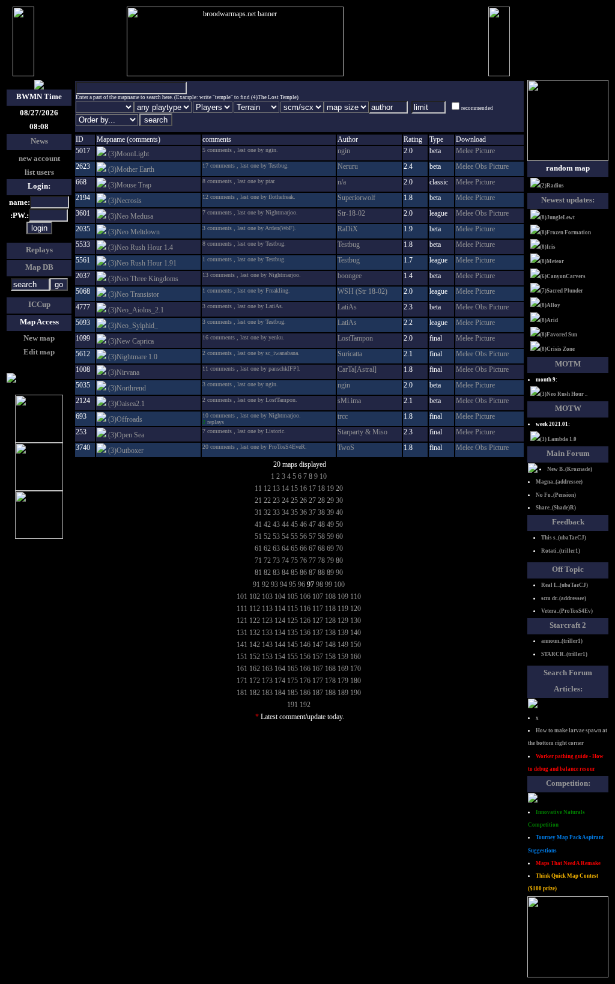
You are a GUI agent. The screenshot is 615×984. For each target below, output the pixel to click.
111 (242, 608)
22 (267, 500)
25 (294, 500)
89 (330, 572)
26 (303, 500)
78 (321, 560)
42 (267, 524)
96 (301, 584)
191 (292, 704)
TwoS (346, 447)
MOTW (568, 408)
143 (267, 644)
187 (317, 692)
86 (303, 572)
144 (279, 644)
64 (285, 548)
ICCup (39, 304)
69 (330, 548)
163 (267, 668)
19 (330, 488)
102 (254, 596)
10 (323, 476)
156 (305, 656)
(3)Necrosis (125, 200)
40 (339, 512)
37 (312, 512)
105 (292, 596)
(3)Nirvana (123, 372)
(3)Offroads (125, 419)
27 (312, 500)
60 (339, 536)
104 (279, 596)
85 (294, 572)
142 (254, 644)
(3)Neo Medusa (130, 216)
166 (305, 668)
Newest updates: (568, 199)
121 (242, 620)
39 (330, 512)
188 (330, 692)
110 (355, 596)
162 (254, 668)
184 (279, 692)
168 (330, 668)
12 (267, 488)
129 (343, 620)
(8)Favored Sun (558, 335)
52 (267, 536)
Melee (465, 151)
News (39, 140)
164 (279, 668)
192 (305, 704)
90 (339, 572)
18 (321, 488)
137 (317, 632)
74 (285, 560)
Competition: (568, 783)
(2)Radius (552, 186)
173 (267, 680)
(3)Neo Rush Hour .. (563, 394)
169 (343, 668)
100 (339, 584)
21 (258, 500)
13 (276, 488)
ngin (344, 151)
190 (355, 692)
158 (330, 656)
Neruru (348, 166)
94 (283, 584)
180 (355, 680)
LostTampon (355, 338)
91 (256, 584)
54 (285, 536)
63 (276, 548)
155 (292, 656)
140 (355, 632)
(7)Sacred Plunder (561, 291)
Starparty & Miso (362, 432)
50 (339, 524)
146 (305, 644)
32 (267, 512)
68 (321, 548)
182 (254, 692)
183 (267, 692)
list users (39, 172)
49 (330, 524)
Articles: (568, 688)
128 (330, 620)
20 (339, 488)
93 (274, 584)
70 (339, 548)
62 (267, 548)
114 (279, 608)
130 (355, 620)
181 (242, 692)
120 (355, 608)
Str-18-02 (351, 213)
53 (276, 536)
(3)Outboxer (126, 450)
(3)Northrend (127, 388)
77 (312, 560)
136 (305, 632)
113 (267, 608)
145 (292, 644)
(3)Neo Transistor (133, 294)
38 (321, 512)
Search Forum (568, 672)
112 (254, 608)
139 (343, 632)
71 (258, 560)
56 (303, 536)
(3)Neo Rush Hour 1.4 (140, 247)
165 (292, 668)
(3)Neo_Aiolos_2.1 (136, 310)
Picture (485, 151)
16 (303, 488)
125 (292, 620)
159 (343, 656)
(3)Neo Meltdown (134, 232)
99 (328, 584)
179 (343, 680)
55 (294, 536)
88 (321, 572)
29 (330, 500)
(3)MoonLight (128, 154)
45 (294, 524)
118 (330, 608)
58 (321, 536)
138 (330, 632)
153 (267, 656)
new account (39, 158)
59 (330, 536)
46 (303, 524)
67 (312, 548)
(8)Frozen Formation (565, 232)
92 (265, 584)
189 (343, 692)
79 (330, 560)
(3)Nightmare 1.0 (132, 357)
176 (305, 680)
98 (319, 584)
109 (343, 596)
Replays (39, 249)
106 (305, 596)
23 (276, 500)
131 (242, 632)
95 (292, 584)
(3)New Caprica (131, 341)
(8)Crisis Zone (557, 349)
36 (303, 512)
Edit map (39, 351)
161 (242, 668)
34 (285, 512)
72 (267, 560)
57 (312, 536)
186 (305, 692)
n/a (342, 182)
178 (330, 680)
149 (343, 644)
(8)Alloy (550, 305)
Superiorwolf (356, 197)
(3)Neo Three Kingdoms (143, 279)
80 (339, 560)
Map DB (39, 267)
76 (303, 560)
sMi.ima (349, 400)
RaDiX (348, 229)
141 (242, 644)
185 (292, 692)
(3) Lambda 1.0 (558, 439)
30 (339, 500)
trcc (343, 416)
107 (317, 596)
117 (317, 608)
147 (317, 644)
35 (294, 512)
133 (267, 632)
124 (279, 620)
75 (294, 560)
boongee (350, 276)
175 (292, 680)
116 (305, 608)
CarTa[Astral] (357, 369)
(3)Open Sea (126, 435)
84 (285, 572)
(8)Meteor (552, 261)
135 (292, 632)
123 (267, 620)
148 (330, 644)
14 (285, 488)
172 (254, 680)
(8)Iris (548, 247)
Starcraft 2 (568, 625)
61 (258, 548)
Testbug (349, 244)
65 (294, 548)
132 (254, 632)
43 (276, 524)
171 (242, 680)
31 (258, 512)
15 (294, 488)
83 (276, 572)
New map (39, 337)
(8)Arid (549, 320)
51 (258, 536)
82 (267, 572)
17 (312, 488)
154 (279, 656)
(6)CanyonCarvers (563, 276)
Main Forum (568, 453)
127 (317, 620)
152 (254, 656)
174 (279, 680)
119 (343, 608)
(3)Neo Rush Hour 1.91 (142, 263)
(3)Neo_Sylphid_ (133, 325)
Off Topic (568, 569)
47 (312, 524)
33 (276, 512)
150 (355, 644)
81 (258, 572)
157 (317, 656)
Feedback (568, 521)
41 (258, 524)
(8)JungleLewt (557, 217)
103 (267, 596)
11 (258, 488)
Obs (482, 166)
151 (242, 656)
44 (285, 524)
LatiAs (347, 307)
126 (305, 620)
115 (292, 608)
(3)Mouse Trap (129, 185)
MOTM (568, 363)
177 (317, 680)
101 (242, 596)
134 (279, 632)
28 (321, 500)
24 (285, 500)
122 (254, 620)
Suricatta (350, 354)
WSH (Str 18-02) (362, 291)
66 (303, 548)
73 (276, 560)
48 (321, 524)
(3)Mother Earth (131, 169)
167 (317, 668)
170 (355, 668)
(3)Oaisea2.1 (126, 403)
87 (312, 572)
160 (355, 656)
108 (330, 596)
